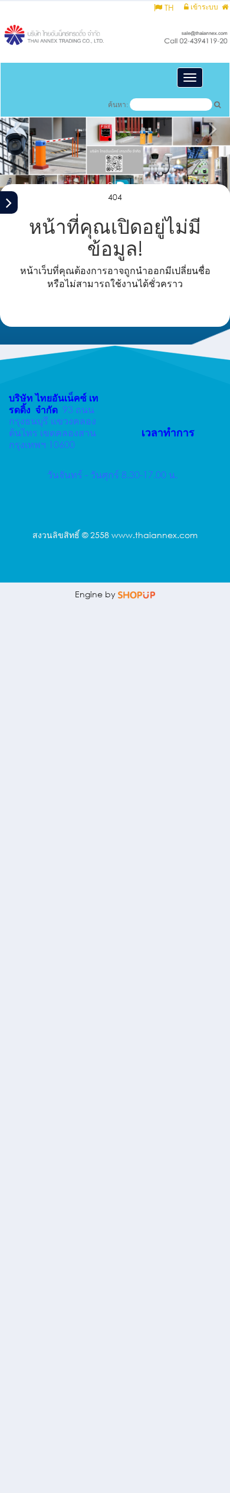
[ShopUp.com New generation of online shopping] (136, 594)
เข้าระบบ (203, 7)
